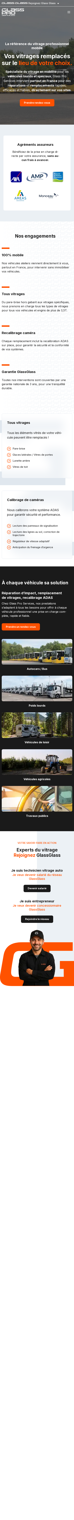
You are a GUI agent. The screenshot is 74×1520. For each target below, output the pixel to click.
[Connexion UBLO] (3, 1517)
